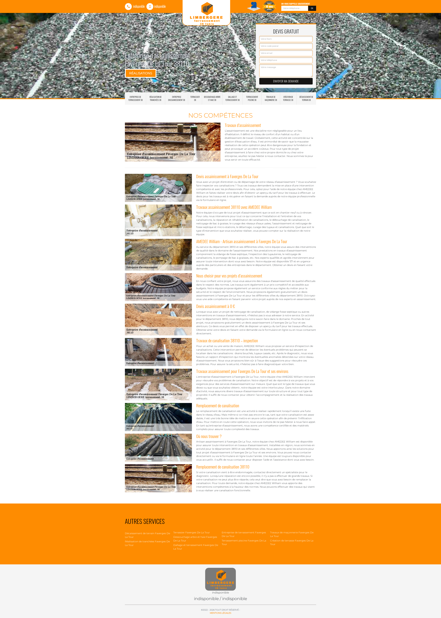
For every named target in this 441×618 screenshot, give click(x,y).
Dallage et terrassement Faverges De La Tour (195, 547)
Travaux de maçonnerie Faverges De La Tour (292, 534)
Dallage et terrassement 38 (232, 98)
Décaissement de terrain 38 (306, 98)
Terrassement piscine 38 (252, 98)
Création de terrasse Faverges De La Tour (291, 542)
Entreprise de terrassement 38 (135, 98)
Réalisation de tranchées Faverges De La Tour (147, 543)
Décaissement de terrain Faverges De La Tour (147, 535)
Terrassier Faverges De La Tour (191, 532)
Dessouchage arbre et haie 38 (212, 98)
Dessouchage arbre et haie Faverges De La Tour (195, 538)
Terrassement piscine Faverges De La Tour (244, 542)
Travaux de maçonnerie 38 (271, 98)
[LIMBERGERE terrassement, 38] (220, 577)
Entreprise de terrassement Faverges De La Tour (244, 534)
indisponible (139, 6)
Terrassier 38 (195, 98)
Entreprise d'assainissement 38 (176, 98)
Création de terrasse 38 (288, 98)
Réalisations (140, 73)
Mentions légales (220, 613)
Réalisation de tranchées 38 (156, 98)
